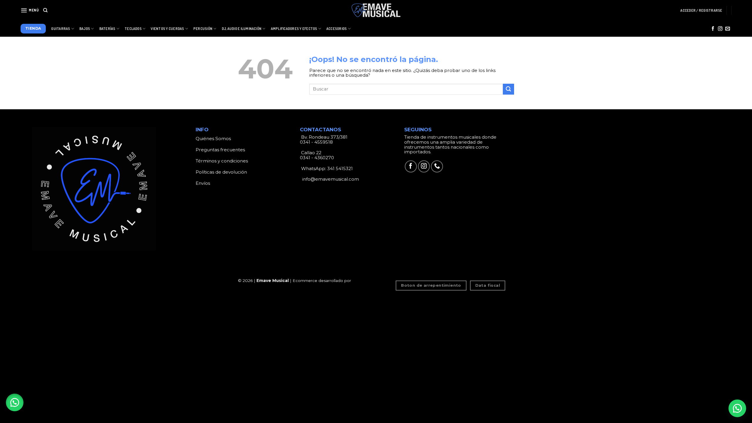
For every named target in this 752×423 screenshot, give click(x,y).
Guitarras (60, 28)
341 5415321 (340, 168)
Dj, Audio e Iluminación (242, 28)
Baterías (107, 28)
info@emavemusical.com (330, 179)
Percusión (202, 28)
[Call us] (437, 166)
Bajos (84, 28)
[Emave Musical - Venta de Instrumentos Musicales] (376, 10)
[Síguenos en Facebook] (713, 28)
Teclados (133, 28)
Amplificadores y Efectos (294, 28)
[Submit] (508, 89)
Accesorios (336, 28)
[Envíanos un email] (727, 28)
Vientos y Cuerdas (167, 28)
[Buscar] (45, 10)
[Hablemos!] (737, 408)
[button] (15, 402)
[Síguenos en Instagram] (720, 28)
